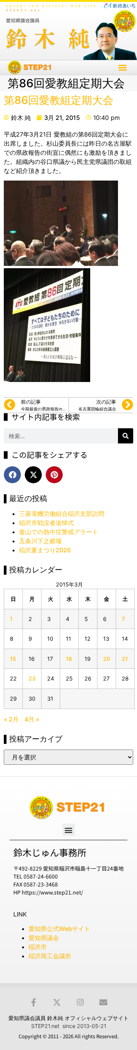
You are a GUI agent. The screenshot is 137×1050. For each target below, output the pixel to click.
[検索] (125, 435)
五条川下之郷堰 (40, 541)
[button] (122, 67)
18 (69, 658)
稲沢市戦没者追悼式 (46, 523)
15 (13, 658)
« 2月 (11, 719)
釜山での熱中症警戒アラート (58, 532)
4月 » (31, 719)
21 (125, 658)
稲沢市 (38, 947)
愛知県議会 (44, 938)
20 (106, 658)
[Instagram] (80, 1002)
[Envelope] (103, 1002)
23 (32, 678)
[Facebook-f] (34, 1002)
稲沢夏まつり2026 (45, 550)
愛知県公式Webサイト (59, 928)
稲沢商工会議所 (50, 956)
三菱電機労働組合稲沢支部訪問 (61, 513)
